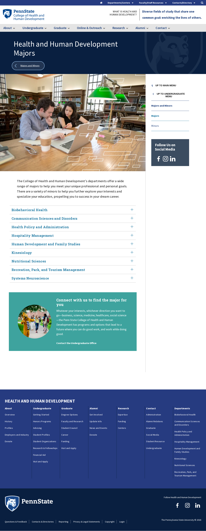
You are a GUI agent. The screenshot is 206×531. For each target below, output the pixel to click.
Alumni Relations (154, 421)
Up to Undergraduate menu (171, 95)
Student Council (69, 428)
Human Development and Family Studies (46, 244)
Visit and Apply (40, 461)
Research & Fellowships (45, 448)
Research (118, 28)
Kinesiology (22, 253)
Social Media (152, 434)
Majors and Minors (161, 105)
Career (64, 434)
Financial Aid (39, 454)
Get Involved (96, 414)
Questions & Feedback (16, 521)
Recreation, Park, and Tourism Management (48, 270)
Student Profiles (41, 434)
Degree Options (69, 414)
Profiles (9, 428)
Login (122, 521)
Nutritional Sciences (29, 261)
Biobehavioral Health (29, 210)
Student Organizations (44, 441)
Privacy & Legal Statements (86, 521)
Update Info (96, 421)
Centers (122, 428)
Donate (8, 441)
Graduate (60, 28)
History (8, 421)
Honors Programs (42, 421)
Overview (10, 414)
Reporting (63, 521)
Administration (153, 414)
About (7, 28)
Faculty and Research (72, 421)
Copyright (109, 521)
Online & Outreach (89, 28)
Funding (65, 441)
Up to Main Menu (165, 85)
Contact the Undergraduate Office (76, 343)
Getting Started (41, 414)
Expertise (123, 414)
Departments (182, 408)
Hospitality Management (33, 235)
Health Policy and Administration (40, 227)
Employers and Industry (17, 434)
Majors (155, 115)
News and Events (98, 428)
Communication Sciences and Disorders (44, 218)
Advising (37, 428)
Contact (161, 28)
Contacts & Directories (43, 521)
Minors (155, 125)
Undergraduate (32, 28)
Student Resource (155, 441)
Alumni (140, 28)
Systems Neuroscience (30, 278)
